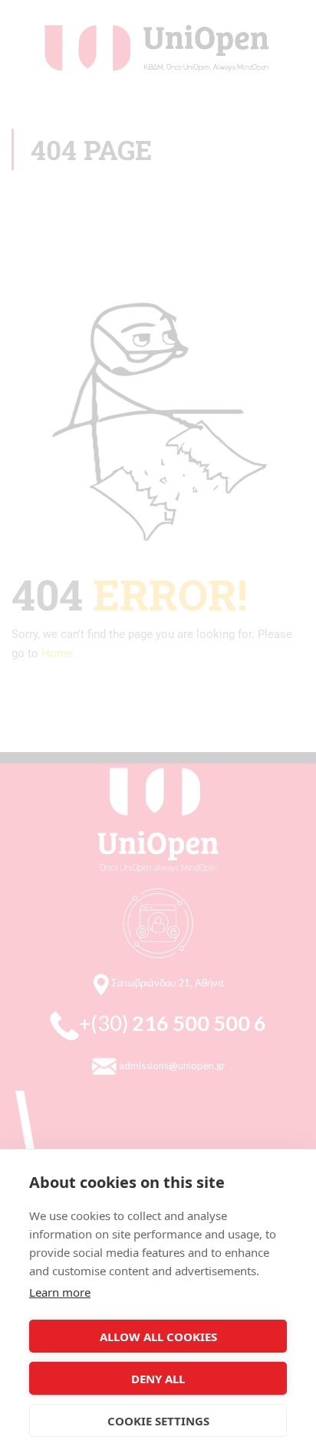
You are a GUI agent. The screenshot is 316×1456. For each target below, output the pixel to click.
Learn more (60, 1292)
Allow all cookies (158, 1336)
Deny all (158, 1378)
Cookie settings (158, 1420)
